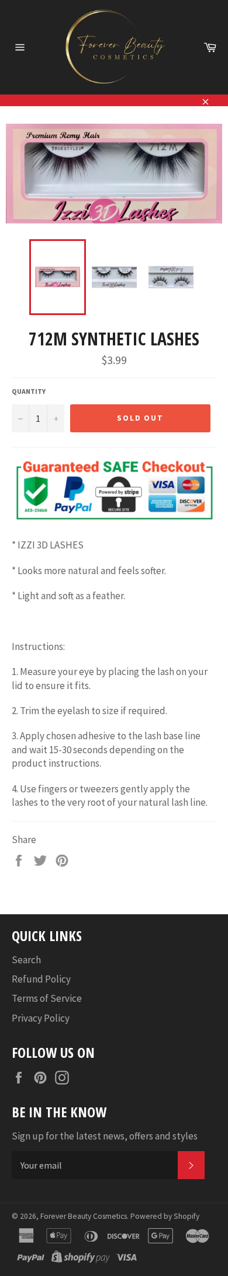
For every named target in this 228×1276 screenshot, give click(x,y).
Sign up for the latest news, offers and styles (105, 1136)
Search (26, 959)
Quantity (29, 391)
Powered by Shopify (164, 1216)
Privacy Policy (41, 1018)
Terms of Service (47, 998)
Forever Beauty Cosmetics (83, 1216)
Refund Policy (41, 979)
